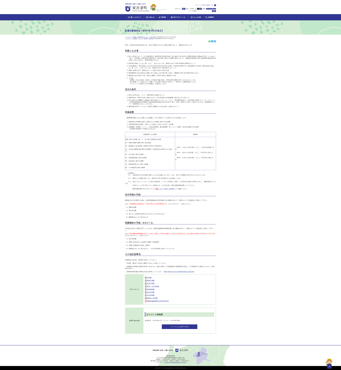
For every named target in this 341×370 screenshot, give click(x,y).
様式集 (134, 37)
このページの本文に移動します (204, 5)
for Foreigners (211, 9)
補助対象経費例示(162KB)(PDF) (158, 301)
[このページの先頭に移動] (329, 364)
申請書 (149, 277)
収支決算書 (151, 292)
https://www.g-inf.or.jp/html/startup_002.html (179, 271)
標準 (184, 8)
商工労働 (153, 37)
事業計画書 (151, 280)
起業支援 (151, 38)
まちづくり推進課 (143, 38)
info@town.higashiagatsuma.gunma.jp (175, 362)
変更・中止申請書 (153, 286)
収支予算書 (151, 283)
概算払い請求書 (152, 298)
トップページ (128, 37)
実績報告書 (151, 289)
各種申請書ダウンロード (143, 37)
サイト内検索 (192, 11)
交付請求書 (151, 295)
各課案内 (135, 38)
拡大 (187, 8)
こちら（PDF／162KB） (167, 189)
